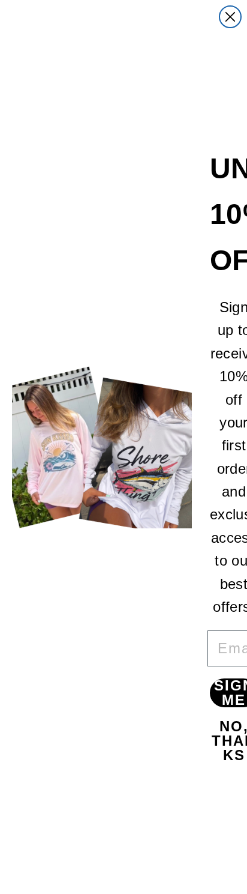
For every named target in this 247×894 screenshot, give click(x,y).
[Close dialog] (230, 17)
